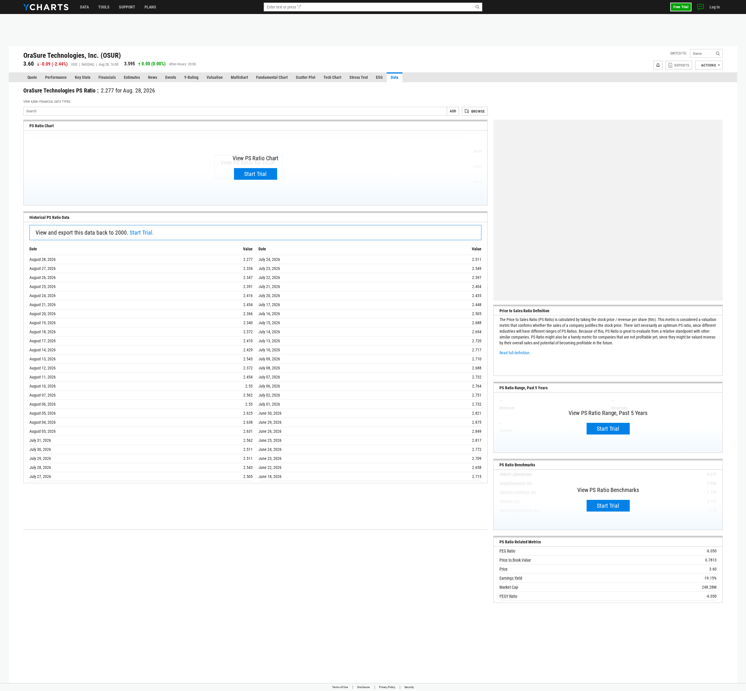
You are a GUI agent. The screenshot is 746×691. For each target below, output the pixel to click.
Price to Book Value (515, 560)
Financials (107, 77)
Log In (715, 7)
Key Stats (82, 77)
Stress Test (358, 77)
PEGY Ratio (508, 596)
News (152, 77)
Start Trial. (142, 232)
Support (127, 7)
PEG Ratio (507, 551)
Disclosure (363, 687)
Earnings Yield (510, 578)
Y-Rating (191, 77)
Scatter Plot (305, 77)
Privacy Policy (387, 687)
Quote (32, 77)
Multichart (239, 77)
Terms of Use (340, 687)
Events (170, 77)
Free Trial (680, 7)
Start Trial (255, 173)
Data (84, 7)
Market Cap (508, 587)
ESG (379, 77)
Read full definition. (515, 352)
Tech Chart (332, 77)
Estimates (132, 77)
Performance (56, 77)
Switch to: (678, 53)
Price (503, 569)
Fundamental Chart (272, 77)
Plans (150, 7)
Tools (104, 7)
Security (409, 687)
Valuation (215, 77)
